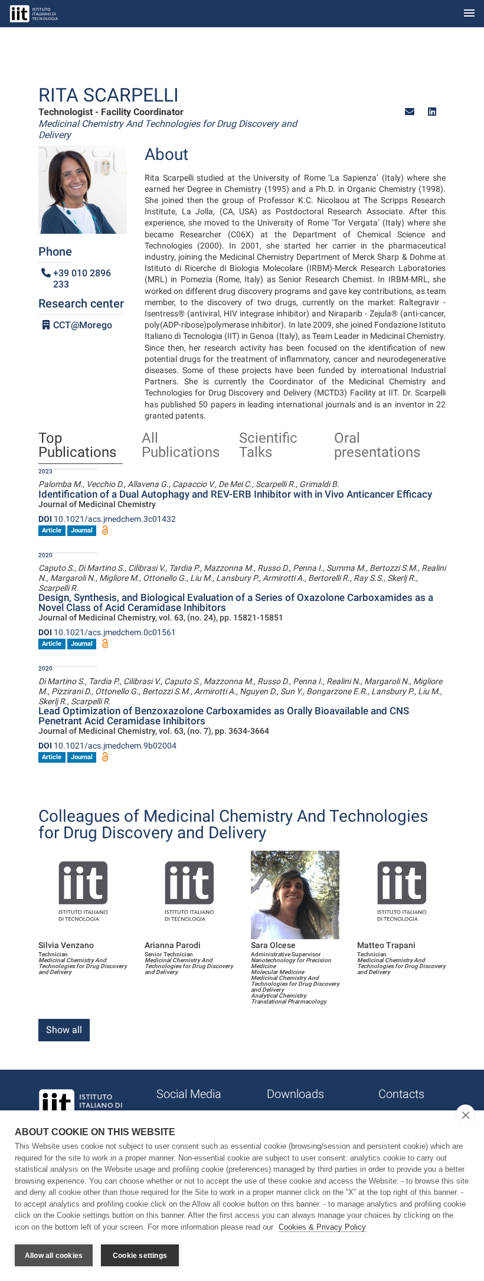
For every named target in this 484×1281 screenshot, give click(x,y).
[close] (465, 1114)
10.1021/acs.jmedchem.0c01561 (107, 632)
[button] (409, 111)
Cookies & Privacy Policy (322, 1227)
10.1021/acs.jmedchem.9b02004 (107, 745)
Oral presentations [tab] (377, 445)
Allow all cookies (54, 1255)
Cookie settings (140, 1255)
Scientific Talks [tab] (268, 445)
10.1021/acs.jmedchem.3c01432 (107, 519)
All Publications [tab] (181, 445)
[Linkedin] (432, 111)
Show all (64, 1029)
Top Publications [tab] (77, 445)
